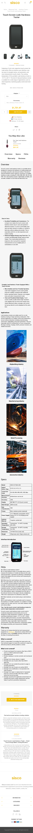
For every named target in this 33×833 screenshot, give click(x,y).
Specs (18, 154)
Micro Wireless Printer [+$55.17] (15, 102)
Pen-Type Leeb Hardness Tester (19, 141)
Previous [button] (2, 143)
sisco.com (10, 784)
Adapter (16, 93)
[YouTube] (16, 814)
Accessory (16, 100)
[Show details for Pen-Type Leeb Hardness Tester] (7, 143)
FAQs (26, 154)
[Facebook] (13, 814)
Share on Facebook (16, 130)
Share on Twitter (14, 130)
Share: (16, 126)
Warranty (11, 158)
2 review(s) (12, 65)
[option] (16, 143)
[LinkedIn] (20, 814)
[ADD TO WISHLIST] (29, 112)
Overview (8, 154)
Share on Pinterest (19, 130)
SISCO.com (11, 632)
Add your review (20, 65)
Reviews (22, 158)
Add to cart (18, 112)
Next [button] (30, 143)
